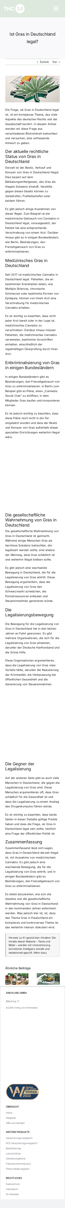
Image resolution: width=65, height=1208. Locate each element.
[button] (7, 978)
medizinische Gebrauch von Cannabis (30, 218)
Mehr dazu (40, 952)
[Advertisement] (32, 476)
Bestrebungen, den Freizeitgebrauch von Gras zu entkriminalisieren (25, 246)
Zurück (44, 62)
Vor (54, 62)
